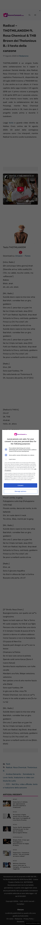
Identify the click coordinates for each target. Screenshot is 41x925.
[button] (21, 459)
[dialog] (20, 462)
